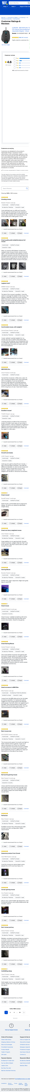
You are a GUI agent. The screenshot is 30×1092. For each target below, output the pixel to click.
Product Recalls (5, 1049)
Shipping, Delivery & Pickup (8, 1042)
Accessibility (4, 1083)
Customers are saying (7, 148)
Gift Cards (3, 1054)
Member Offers (23, 1065)
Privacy (15, 1083)
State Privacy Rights (26, 1084)
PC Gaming (22, 17)
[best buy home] (5, 3)
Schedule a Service (24, 1044)
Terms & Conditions (10, 1084)
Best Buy (3, 17)
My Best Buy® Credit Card (7, 1060)
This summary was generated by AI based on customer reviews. (15, 170)
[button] (6, 6)
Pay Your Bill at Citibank (7, 1063)
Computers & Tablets (12, 17)
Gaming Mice (16, 19)
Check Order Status (6, 1039)
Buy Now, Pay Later (6, 1068)
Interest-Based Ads (21, 1084)
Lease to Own (4, 1065)
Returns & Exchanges (6, 1044)
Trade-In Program (5, 1052)
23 (19, 1012)
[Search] (27, 188)
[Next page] (24, 1012)
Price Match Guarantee (7, 1047)
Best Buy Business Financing (8, 1070)
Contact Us (23, 1054)
